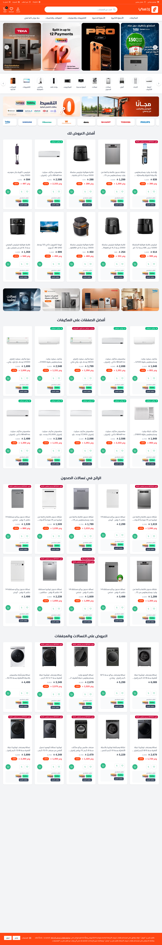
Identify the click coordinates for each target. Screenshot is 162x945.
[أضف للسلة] (134, 191)
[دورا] (91, 122)
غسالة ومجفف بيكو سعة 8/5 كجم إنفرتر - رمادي (112, 676)
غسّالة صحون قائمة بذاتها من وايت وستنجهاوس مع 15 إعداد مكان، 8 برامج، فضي (113, 175)
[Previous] (158, 83)
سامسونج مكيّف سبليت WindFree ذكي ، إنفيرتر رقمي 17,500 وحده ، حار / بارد (19, 436)
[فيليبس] (150, 122)
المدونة (15, 2)
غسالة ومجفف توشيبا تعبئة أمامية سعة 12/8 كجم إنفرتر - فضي (144, 678)
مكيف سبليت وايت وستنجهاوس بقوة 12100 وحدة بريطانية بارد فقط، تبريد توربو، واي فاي (145, 363)
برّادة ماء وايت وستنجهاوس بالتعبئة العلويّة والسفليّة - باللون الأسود (146, 175)
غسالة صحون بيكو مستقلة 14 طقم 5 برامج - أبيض (113, 518)
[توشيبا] (130, 122)
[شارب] (110, 122)
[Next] (3, 83)
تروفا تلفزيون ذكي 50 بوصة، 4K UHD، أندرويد (49, 246)
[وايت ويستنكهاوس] (61, 299)
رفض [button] (16, 938)
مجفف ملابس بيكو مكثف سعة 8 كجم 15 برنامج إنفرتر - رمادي (81, 750)
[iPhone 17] (102, 47)
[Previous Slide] (155, 47)
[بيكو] (12, 122)
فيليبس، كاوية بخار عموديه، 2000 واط (18, 174)
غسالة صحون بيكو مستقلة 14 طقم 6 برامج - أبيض (17, 591)
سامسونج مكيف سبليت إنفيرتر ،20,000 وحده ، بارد (50, 433)
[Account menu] (18, 9)
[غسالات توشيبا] (21, 299)
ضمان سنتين (139, 2)
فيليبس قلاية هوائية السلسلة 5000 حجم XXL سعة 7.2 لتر (144, 246)
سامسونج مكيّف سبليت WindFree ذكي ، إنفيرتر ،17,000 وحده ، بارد (51, 175)
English (35, 2)
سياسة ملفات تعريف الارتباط (60, 937)
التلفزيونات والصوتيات (77, 18)
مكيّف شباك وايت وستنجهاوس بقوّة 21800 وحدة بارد (146, 434)
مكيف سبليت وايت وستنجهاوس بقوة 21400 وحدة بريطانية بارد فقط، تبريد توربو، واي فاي (50, 363)
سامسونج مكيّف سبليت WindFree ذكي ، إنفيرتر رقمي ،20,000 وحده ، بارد (114, 362)
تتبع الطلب (25, 2)
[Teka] (23, 47)
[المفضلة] (11, 9)
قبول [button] (7, 938)
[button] (26, 938)
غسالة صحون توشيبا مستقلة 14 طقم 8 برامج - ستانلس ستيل (50, 592)
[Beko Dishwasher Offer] (141, 47)
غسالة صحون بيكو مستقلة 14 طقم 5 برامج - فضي (17, 518)
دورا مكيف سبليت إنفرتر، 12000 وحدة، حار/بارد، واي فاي (19, 362)
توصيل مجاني (152, 2)
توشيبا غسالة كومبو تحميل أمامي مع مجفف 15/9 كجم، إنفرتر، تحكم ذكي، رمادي (50, 750)
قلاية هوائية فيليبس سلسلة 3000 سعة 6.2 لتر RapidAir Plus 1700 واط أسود (81, 247)
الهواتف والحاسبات (54, 18)
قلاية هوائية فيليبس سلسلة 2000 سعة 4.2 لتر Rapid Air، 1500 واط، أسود (113, 247)
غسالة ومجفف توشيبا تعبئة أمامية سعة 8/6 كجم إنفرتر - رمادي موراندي (145, 750)
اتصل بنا (5, 2)
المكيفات (134, 18)
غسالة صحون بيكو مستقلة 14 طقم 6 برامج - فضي (113, 591)
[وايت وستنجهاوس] (71, 122)
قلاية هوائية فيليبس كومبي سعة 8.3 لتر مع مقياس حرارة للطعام (18, 247)
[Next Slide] (7, 47)
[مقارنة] (148, 191)
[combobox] (81, 9)
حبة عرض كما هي (31, 18)
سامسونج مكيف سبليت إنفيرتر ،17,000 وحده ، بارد (83, 433)
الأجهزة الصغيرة (98, 18)
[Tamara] (62, 47)
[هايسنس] (51, 122)
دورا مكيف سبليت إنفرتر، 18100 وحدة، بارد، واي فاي (82, 360)
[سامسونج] (32, 122)
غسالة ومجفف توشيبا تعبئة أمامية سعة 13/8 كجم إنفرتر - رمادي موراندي (17, 750)
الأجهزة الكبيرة (117, 18)
